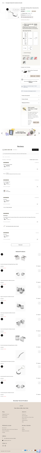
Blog (23, 421)
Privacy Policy (4, 415)
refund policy (4, 417)
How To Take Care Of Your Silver (28, 417)
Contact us (24, 414)
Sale (7, 9)
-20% (2, 254)
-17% (2, 270)
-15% (2, 335)
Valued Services (25, 420)
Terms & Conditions (5, 430)
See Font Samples (35, 24)
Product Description (26, 95)
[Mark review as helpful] (37, 169)
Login (23, 427)
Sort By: (31, 159)
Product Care (24, 418)
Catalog (3, 432)
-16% (2, 286)
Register (23, 429)
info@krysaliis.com (7, 440)
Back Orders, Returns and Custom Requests (10, 429)
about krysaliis (25, 415)
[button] (39, 133)
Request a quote (36, 122)
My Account (4, 427)
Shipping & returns (5, 414)
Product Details (25, 99)
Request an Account (25, 430)
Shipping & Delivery (26, 102)
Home (3, 2)
